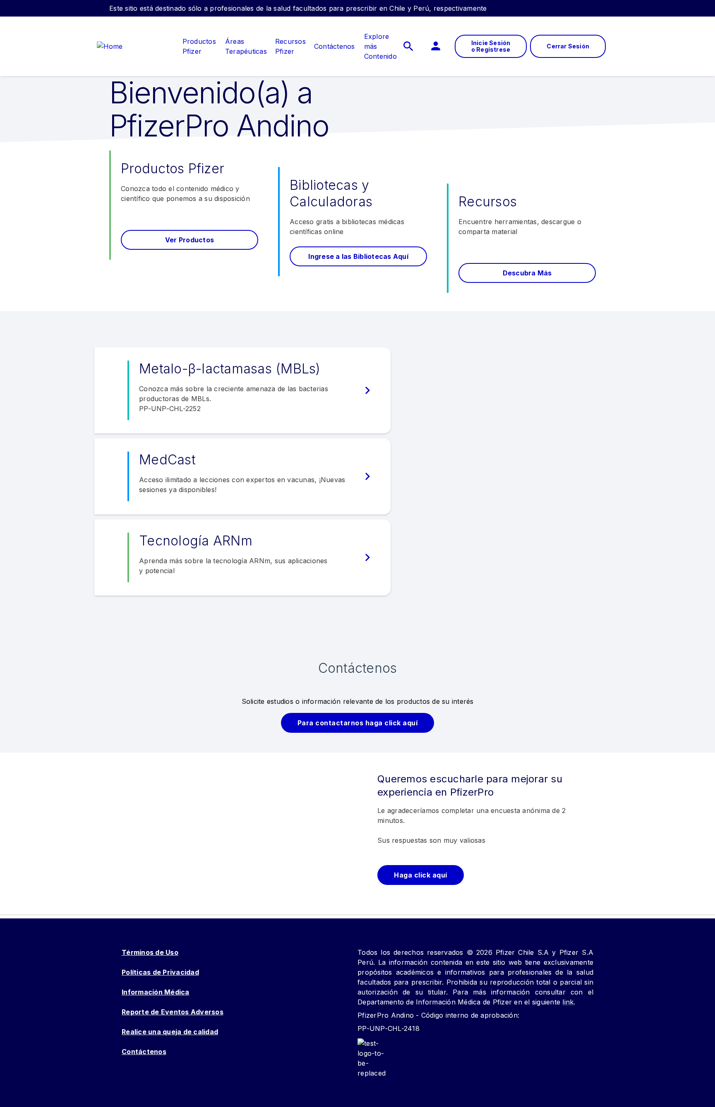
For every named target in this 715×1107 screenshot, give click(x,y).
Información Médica (156, 992)
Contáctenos (144, 1051)
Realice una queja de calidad (170, 1032)
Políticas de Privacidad (160, 972)
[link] (199, 41)
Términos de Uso (150, 952)
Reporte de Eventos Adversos (172, 1012)
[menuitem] (195, 46)
